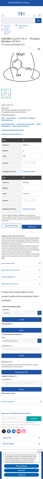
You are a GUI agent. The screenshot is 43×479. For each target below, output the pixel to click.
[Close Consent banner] (39, 451)
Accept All (21, 475)
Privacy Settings (21, 466)
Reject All (21, 470)
